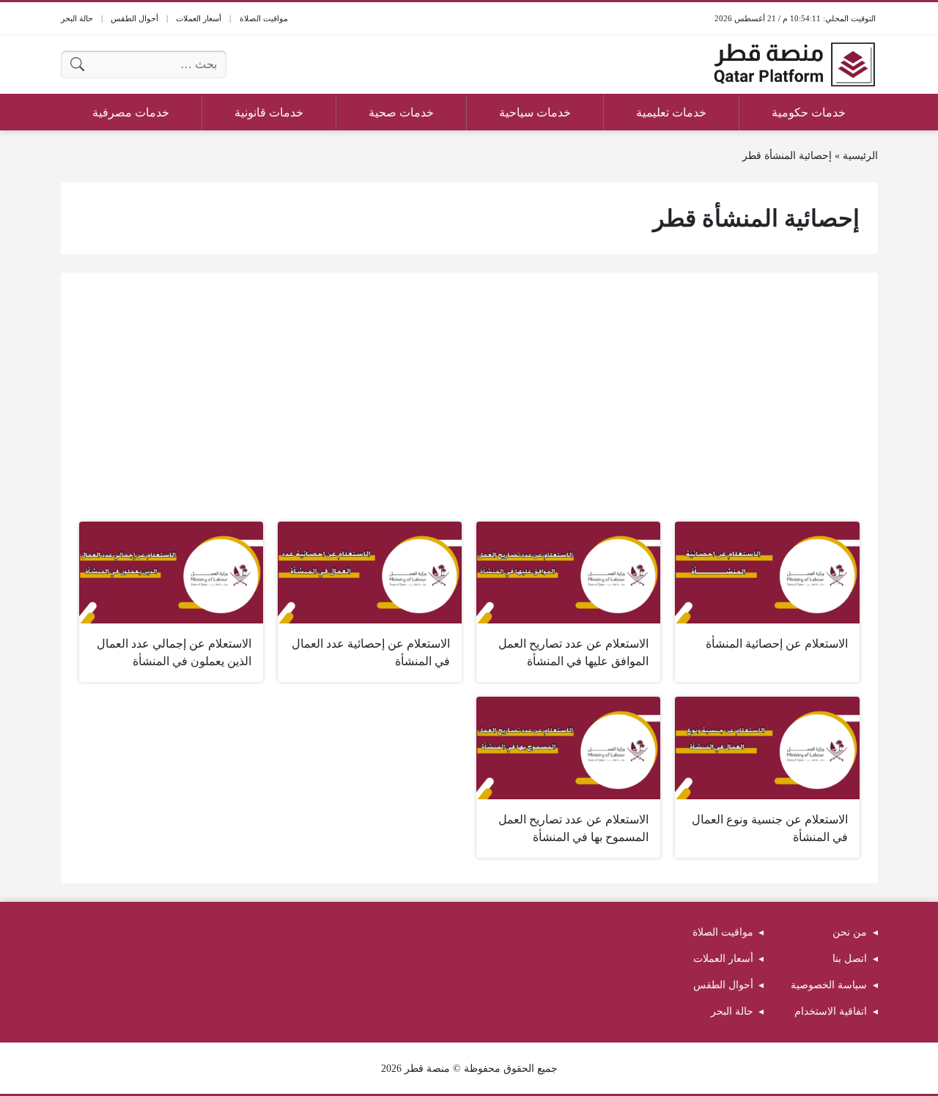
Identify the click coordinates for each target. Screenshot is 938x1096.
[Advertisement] (469, 400)
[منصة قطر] (794, 64)
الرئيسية (860, 155)
